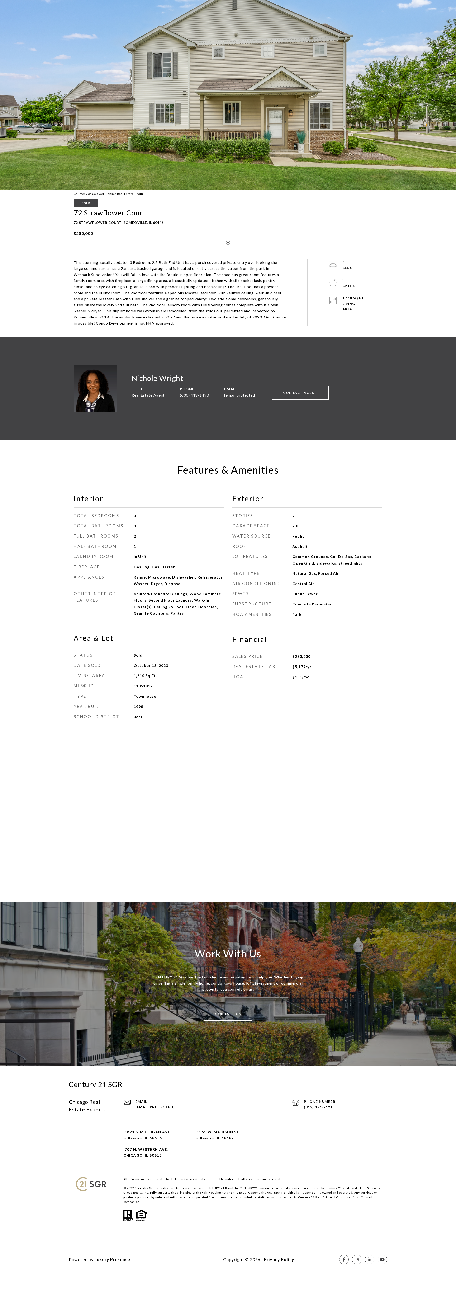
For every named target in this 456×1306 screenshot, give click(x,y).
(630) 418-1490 (194, 395)
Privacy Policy (279, 1259)
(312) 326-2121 (318, 1107)
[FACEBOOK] (344, 1259)
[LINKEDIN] (369, 1259)
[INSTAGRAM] (356, 1259)
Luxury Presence (112, 1259)
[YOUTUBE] (382, 1259)
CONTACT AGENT (300, 393)
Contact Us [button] (228, 1014)
